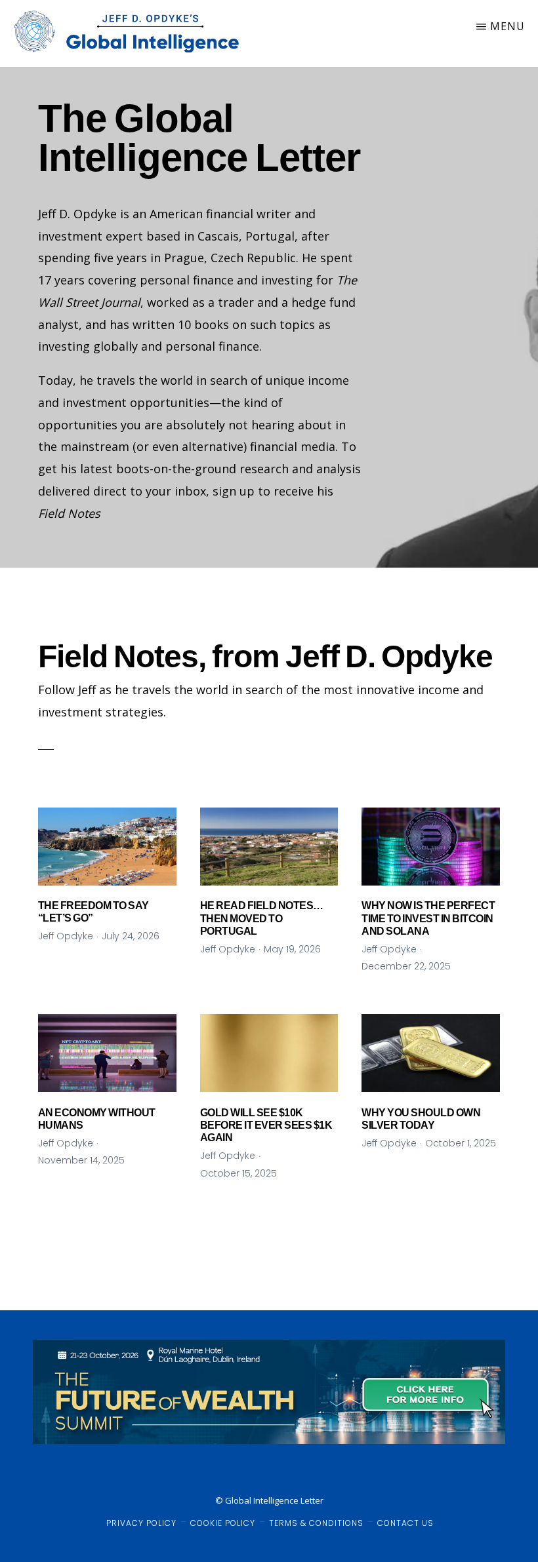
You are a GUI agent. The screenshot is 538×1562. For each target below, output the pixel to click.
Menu (507, 26)
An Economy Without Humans (96, 1119)
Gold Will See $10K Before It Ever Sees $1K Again (266, 1125)
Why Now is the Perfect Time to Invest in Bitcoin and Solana (428, 918)
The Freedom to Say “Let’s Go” (93, 912)
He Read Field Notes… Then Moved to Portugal (261, 918)
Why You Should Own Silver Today (421, 1119)
